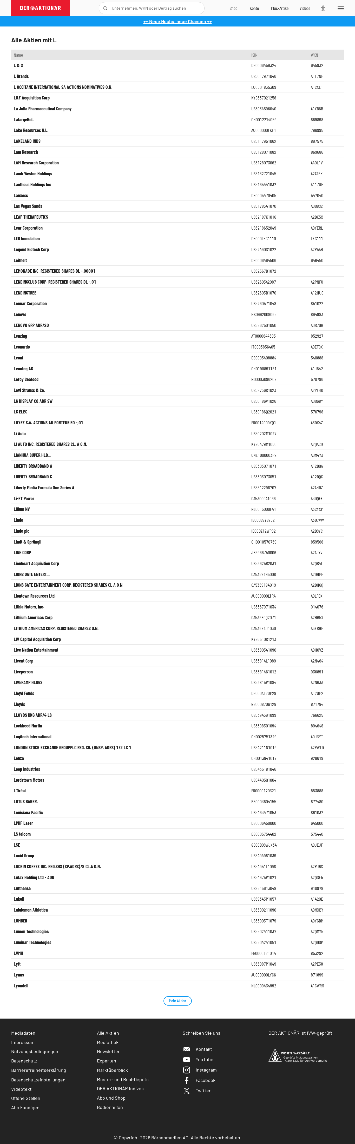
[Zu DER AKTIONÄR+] (280, 8)
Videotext (21, 1089)
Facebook (205, 1080)
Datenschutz (24, 1060)
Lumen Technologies (31, 931)
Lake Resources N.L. (31, 130)
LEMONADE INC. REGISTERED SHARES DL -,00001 (54, 271)
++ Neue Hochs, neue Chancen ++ (177, 21)
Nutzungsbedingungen (34, 1051)
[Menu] (340, 8)
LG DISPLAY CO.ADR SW (33, 401)
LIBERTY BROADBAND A (33, 466)
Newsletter (108, 1051)
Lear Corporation (28, 228)
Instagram (206, 1070)
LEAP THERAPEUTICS (31, 217)
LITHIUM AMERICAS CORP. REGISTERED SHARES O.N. (56, 628)
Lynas (19, 975)
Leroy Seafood (26, 379)
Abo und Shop (111, 1098)
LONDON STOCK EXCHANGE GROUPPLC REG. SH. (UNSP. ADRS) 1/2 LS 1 (72, 747)
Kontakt (204, 1049)
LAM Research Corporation (36, 162)
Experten (106, 1060)
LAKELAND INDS (27, 141)
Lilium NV (22, 509)
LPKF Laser (23, 823)
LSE (17, 845)
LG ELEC (20, 411)
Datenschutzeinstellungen (38, 1079)
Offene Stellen (25, 1098)
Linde (18, 520)
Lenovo (20, 314)
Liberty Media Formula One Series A (44, 487)
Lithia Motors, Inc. (29, 607)
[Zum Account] (254, 8)
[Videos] (304, 8)
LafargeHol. (24, 119)
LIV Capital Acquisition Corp (37, 639)
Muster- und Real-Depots (123, 1079)
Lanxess (21, 195)
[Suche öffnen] (105, 8)
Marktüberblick (112, 1070)
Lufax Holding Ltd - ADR (34, 877)
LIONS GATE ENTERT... (32, 574)
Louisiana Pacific (28, 812)
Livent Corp (23, 661)
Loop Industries (27, 769)
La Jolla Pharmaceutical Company (43, 108)
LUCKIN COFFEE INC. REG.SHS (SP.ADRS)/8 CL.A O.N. (57, 866)
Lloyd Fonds (24, 693)
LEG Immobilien (27, 238)
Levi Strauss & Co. (29, 390)
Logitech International (32, 736)
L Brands (21, 76)
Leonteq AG (23, 368)
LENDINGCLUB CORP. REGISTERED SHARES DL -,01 (55, 282)
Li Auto (20, 433)
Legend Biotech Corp (31, 249)
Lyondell (21, 985)
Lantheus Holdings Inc (32, 184)
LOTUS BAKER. (26, 801)
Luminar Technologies (32, 942)
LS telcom (22, 834)
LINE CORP (22, 552)
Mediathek (108, 1042)
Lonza (19, 758)
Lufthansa (22, 888)
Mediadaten (23, 1033)
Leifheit (20, 260)
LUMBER (20, 921)
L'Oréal (20, 790)
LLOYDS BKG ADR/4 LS (33, 715)
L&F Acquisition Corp (32, 98)
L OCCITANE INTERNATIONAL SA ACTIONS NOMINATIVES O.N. (63, 87)
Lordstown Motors (29, 780)
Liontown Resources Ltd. (35, 596)
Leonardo (22, 347)
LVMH (18, 953)
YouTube (204, 1059)
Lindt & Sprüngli (27, 542)
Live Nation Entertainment (36, 650)
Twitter (203, 1090)
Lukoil (19, 899)
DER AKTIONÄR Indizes (120, 1088)
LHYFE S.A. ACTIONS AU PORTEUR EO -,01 (48, 422)
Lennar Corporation (30, 303)
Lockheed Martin (28, 725)
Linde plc (21, 531)
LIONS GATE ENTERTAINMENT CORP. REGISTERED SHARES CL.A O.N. (68, 585)
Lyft (17, 964)
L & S (18, 65)
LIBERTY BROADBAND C (33, 476)
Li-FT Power (24, 498)
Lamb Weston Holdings (33, 173)
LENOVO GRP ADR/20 (31, 325)
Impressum (23, 1042)
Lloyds (19, 704)
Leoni (18, 357)
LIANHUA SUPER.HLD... (32, 455)
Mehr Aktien (177, 1000)
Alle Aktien (108, 1033)
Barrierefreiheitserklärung (38, 1070)
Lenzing (20, 336)
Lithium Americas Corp (33, 617)
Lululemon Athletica (31, 910)
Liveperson (23, 671)
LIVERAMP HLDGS (28, 682)
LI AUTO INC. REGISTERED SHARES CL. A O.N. (50, 444)
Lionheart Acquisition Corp (36, 563)
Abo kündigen (25, 1107)
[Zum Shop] (234, 8)
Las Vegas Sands (28, 206)
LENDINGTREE (25, 293)
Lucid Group (24, 855)
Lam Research (26, 152)
